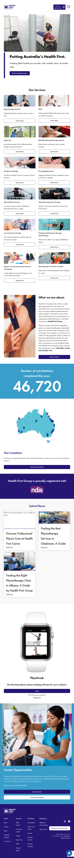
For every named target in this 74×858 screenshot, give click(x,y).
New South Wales (31, 828)
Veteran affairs (18, 849)
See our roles (37, 792)
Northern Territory (30, 838)
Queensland (31, 823)
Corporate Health (19, 830)
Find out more (54, 357)
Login (37, 691)
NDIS (17, 844)
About (6, 823)
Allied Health (18, 824)
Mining (18, 836)
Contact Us (7, 841)
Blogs (5, 831)
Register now (37, 697)
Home (6, 819)
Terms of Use (43, 829)
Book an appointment (19, 73)
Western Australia (30, 845)
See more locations (37, 467)
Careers (6, 827)
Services (19, 819)
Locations (31, 819)
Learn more (20, 121)
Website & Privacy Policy (44, 824)
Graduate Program (37, 797)
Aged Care (19, 840)
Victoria (30, 833)
